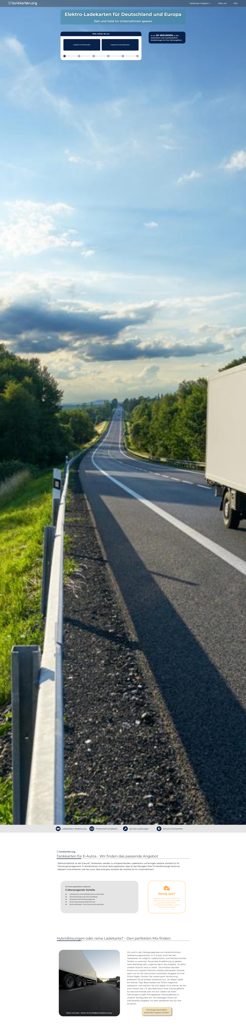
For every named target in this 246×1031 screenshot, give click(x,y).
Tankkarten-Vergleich (199, 3)
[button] (210, 3)
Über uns (222, 3)
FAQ (235, 3)
